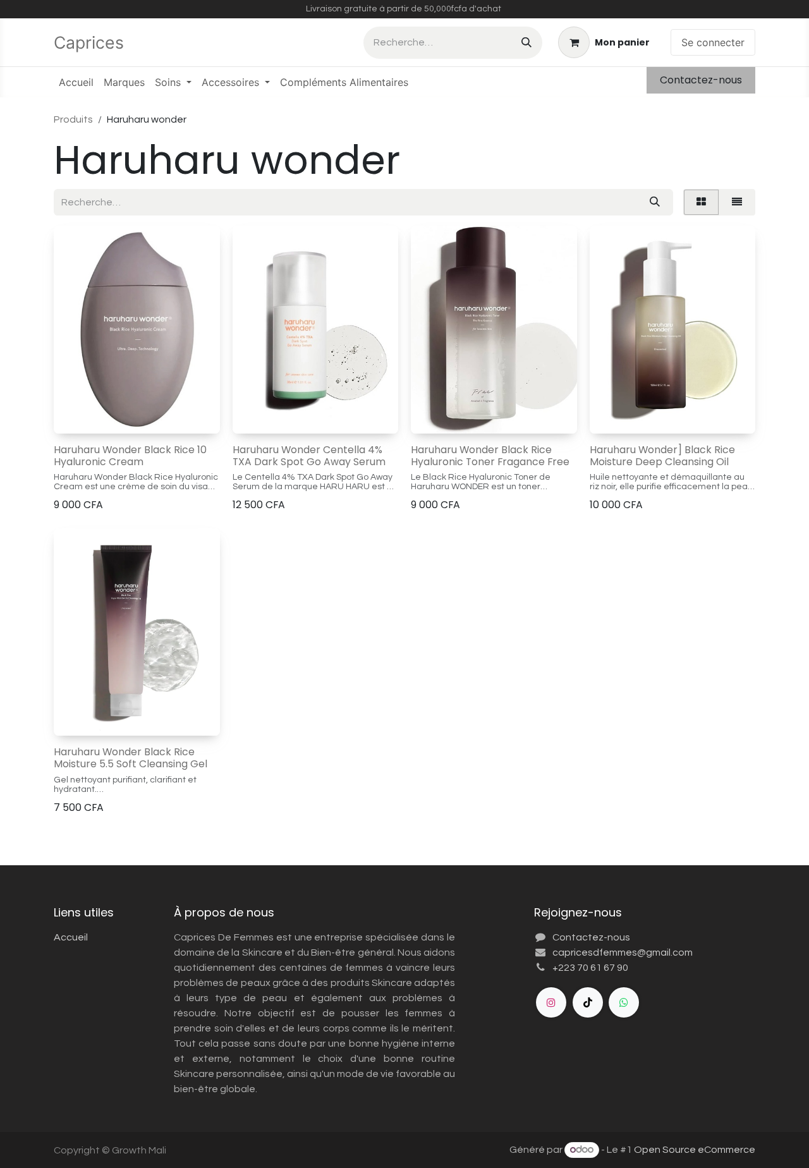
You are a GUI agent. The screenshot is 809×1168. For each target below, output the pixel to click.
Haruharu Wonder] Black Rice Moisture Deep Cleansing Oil (662, 455)
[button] (73, 415)
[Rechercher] (526, 43)
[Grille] (701, 202)
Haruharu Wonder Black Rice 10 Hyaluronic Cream (130, 455)
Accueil (71, 937)
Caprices (91, 42)
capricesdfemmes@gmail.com (622, 952)
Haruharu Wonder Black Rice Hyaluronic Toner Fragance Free (490, 455)
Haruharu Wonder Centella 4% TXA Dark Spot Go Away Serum (309, 455)
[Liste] (737, 202)
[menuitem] (76, 82)
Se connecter (713, 42)
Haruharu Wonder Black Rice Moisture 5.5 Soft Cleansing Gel (130, 758)
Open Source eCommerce (694, 1150)
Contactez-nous (701, 80)
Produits (73, 119)
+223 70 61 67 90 (590, 968)
